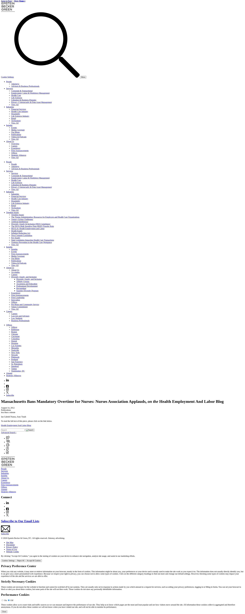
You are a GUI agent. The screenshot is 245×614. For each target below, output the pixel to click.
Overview (15, 144)
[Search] (47, 77)
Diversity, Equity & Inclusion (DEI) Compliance (30, 224)
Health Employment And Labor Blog (16, 425)
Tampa (14, 369)
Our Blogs (15, 132)
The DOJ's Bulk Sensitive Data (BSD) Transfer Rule (32, 226)
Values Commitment (19, 307)
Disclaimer (10, 545)
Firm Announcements (20, 151)
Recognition (21, 288)
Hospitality (15, 114)
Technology (16, 121)
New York (15, 352)
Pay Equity (15, 238)
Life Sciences (16, 98)
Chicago (14, 334)
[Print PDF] (7, 449)
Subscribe (10, 395)
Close (4, 612)
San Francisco (17, 362)
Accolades (15, 272)
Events (14, 128)
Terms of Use (11, 549)
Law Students (16, 318)
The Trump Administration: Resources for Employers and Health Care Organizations (45, 217)
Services (9, 88)
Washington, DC (18, 371)
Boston (14, 332)
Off (11, 600)
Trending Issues (12, 212)
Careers (14, 146)
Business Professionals (20, 321)
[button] (8, 438)
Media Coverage (18, 130)
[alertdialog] (122, 588)
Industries (10, 107)
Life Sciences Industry (20, 116)
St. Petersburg (16, 364)
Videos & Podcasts (18, 137)
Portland (14, 359)
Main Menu (19, 1)
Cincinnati (15, 336)
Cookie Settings (7, 77)
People (9, 82)
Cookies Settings (8, 561)
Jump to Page (6, 1)
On (5, 600)
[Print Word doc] (7, 453)
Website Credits (12, 552)
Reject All (20, 561)
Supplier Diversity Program (27, 291)
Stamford (15, 366)
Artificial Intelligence (19, 222)
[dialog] (122, 558)
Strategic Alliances (18, 155)
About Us (10, 141)
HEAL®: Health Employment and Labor (27, 229)
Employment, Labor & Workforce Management (30, 93)
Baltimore (15, 329)
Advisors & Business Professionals (25, 86)
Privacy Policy (12, 547)
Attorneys (15, 84)
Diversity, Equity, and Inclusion (24, 277)
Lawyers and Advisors (20, 316)
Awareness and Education (26, 284)
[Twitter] (7, 393)
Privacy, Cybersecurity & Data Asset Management (31, 102)
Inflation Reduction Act (20, 233)
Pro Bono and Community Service (25, 304)
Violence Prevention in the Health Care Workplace (31, 242)
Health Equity (16, 231)
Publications (16, 134)
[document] (122, 588)
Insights (9, 125)
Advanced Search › (8, 432)
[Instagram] (7, 390)
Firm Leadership (17, 298)
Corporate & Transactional (22, 91)
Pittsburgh (15, 357)
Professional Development (27, 286)
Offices (14, 153)
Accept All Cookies (34, 561)
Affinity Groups (22, 281)
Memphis (15, 348)
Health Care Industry (19, 111)
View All (15, 105)
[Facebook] (7, 387)
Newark (14, 355)
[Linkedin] (7, 381)
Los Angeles (16, 346)
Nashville (15, 350)
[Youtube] (7, 384)
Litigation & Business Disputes (23, 100)
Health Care (16, 95)
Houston (14, 343)
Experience (15, 148)
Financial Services (18, 109)
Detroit (14, 341)
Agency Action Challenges (22, 219)
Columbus (15, 339)
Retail (13, 118)
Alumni (9, 373)
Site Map (9, 542)
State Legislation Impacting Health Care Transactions (32, 240)
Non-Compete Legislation (21, 235)
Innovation (15, 300)
